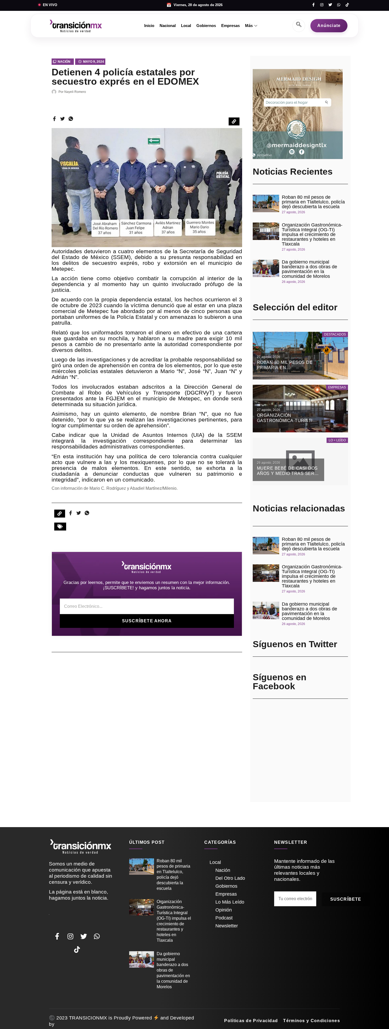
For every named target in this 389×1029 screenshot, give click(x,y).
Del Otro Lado (230, 878)
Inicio (149, 25)
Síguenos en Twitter (295, 644)
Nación (64, 62)
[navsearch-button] (298, 25)
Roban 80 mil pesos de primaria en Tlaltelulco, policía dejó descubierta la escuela (313, 201)
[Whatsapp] (338, 4)
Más (249, 25)
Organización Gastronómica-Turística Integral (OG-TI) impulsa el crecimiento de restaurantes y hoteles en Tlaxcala (312, 234)
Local (186, 25)
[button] (60, 527)
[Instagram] (321, 4)
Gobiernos (206, 25)
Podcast (224, 918)
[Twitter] (330, 4)
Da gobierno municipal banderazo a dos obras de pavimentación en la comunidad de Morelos (309, 269)
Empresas (230, 25)
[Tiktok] (347, 4)
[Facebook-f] (313, 4)
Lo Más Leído (229, 902)
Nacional (168, 25)
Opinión (223, 910)
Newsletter (226, 925)
